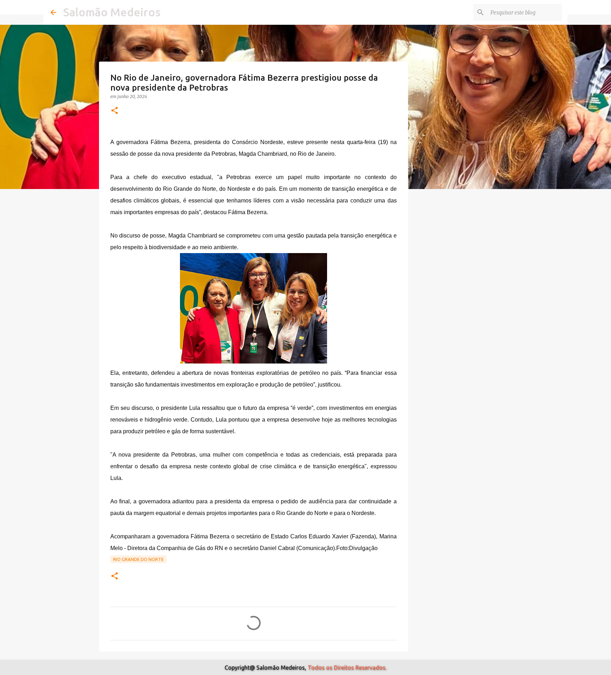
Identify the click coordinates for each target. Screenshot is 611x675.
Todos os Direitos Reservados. (347, 667)
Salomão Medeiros (112, 12)
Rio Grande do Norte (138, 559)
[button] (114, 111)
